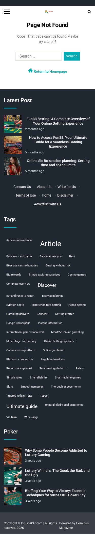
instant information (50, 323)
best (72, 256)
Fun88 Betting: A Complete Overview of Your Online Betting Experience (58, 121)
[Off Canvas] (7, 12)
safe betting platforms (53, 368)
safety (79, 368)
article (50, 243)
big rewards (13, 274)
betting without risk (58, 265)
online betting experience (60, 341)
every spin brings (52, 295)
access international (19, 240)
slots (9, 386)
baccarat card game (19, 256)
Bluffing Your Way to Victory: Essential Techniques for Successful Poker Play (56, 493)
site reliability (38, 377)
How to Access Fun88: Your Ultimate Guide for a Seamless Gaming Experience (58, 141)
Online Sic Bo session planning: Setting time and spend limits (58, 163)
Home (46, 195)
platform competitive (19, 359)
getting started (64, 314)
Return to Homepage (50, 71)
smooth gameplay (32, 386)
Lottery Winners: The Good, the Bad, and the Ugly (57, 473)
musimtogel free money (21, 341)
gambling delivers (17, 314)
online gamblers (53, 350)
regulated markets (53, 359)
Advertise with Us (47, 204)
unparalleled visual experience (64, 404)
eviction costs (15, 305)
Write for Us (67, 187)
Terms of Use (25, 195)
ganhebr (42, 314)
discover (47, 285)
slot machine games (68, 377)
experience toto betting (46, 305)
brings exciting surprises (44, 274)
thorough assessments (66, 386)
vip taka (11, 417)
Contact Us (22, 187)
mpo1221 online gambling (67, 332)
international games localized (25, 332)
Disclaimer (65, 195)
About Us (44, 187)
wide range (31, 417)
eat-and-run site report (20, 295)
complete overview (18, 283)
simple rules (14, 377)
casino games (77, 274)
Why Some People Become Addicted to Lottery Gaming (56, 452)
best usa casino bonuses (22, 265)
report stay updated (19, 368)
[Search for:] (37, 57)
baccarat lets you (51, 256)
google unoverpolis (18, 323)
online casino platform (20, 350)
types (44, 395)
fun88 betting (77, 305)
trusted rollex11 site (19, 395)
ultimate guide (21, 406)
